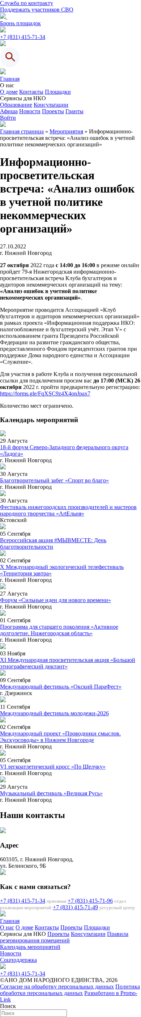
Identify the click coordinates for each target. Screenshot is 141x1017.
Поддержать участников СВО (36, 9)
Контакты (31, 92)
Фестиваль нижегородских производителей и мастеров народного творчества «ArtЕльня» (68, 510)
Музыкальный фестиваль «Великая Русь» (51, 793)
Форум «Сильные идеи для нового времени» (55, 600)
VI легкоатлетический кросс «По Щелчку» (53, 767)
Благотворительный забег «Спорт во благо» (54, 480)
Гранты (74, 111)
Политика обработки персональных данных (70, 989)
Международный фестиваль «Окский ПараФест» (60, 687)
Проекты (53, 111)
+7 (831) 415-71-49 (75, 907)
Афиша (9, 111)
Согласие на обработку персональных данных (57, 986)
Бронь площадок (20, 23)
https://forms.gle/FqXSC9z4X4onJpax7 (45, 393)
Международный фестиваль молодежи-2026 (54, 713)
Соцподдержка (18, 960)
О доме (9, 92)
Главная (10, 79)
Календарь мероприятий (30, 947)
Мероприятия (66, 131)
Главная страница (22, 131)
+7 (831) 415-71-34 (22, 37)
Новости (29, 111)
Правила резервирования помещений (64, 937)
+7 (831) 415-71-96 (90, 901)
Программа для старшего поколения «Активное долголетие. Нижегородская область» (59, 630)
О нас (7, 927)
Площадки (58, 92)
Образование (16, 105)
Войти (8, 118)
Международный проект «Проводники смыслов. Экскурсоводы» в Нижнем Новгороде (60, 736)
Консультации (51, 105)
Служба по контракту (26, 3)
